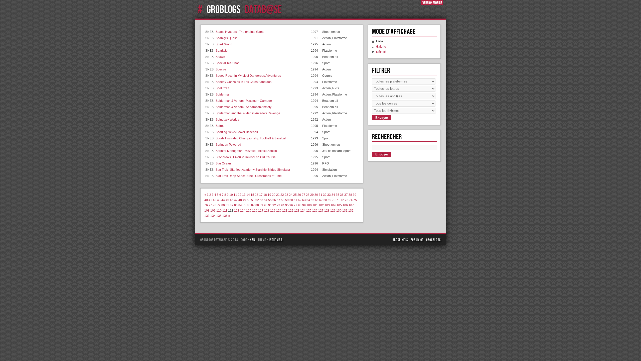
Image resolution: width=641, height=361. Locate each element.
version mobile (432, 3)
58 (282, 200)
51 (253, 200)
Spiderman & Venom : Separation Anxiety (243, 107)
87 (253, 205)
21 (278, 195)
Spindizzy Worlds (227, 119)
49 (244, 200)
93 (278, 205)
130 (339, 210)
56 (274, 200)
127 (321, 210)
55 (270, 200)
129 (333, 210)
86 (248, 205)
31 (320, 195)
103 (327, 205)
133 (207, 216)
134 (213, 216)
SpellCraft (222, 88)
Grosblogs (433, 240)
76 (206, 205)
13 (244, 195)
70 (334, 200)
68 (325, 200)
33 (329, 195)
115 (248, 210)
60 (291, 200)
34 (333, 195)
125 (308, 210)
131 (345, 210)
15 (252, 195)
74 (351, 200)
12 (239, 195)
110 (219, 210)
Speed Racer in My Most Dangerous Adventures (248, 75)
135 (219, 216)
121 (284, 210)
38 (350, 195)
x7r (252, 240)
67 (321, 200)
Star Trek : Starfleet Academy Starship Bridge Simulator (253, 169)
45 (227, 200)
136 (225, 216)
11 (235, 195)
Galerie (381, 46)
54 (265, 200)
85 (244, 205)
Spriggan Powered (228, 144)
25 (295, 195)
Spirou (220, 126)
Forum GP (417, 240)
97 (295, 205)
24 (290, 195)
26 (299, 195)
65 (312, 200)
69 (329, 200)
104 (333, 205)
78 (214, 205)
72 (342, 200)
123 (296, 210)
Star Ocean (223, 163)
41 (210, 200)
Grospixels (400, 240)
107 (351, 205)
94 (282, 205)
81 (227, 205)
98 (299, 205)
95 (287, 205)
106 (345, 205)
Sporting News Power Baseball (237, 132)
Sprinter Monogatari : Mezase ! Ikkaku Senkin (246, 151)
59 (287, 200)
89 (261, 205)
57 (278, 200)
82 (231, 205)
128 (327, 210)
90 (265, 205)
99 (304, 205)
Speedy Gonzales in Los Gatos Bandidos (243, 82)
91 (270, 205)
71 (338, 200)
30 (316, 195)
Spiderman (223, 94)
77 (210, 205)
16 (256, 195)
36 (342, 195)
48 (240, 200)
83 (236, 205)
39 (354, 195)
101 (315, 205)
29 (312, 195)
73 (346, 200)
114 (242, 210)
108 (207, 210)
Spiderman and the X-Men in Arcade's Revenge (248, 113)
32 (325, 195)
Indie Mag (275, 240)
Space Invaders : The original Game (240, 32)
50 (248, 200)
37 (346, 195)
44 (223, 200)
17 (261, 195)
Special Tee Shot (227, 63)
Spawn (220, 57)
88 (257, 205)
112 (230, 210)
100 (309, 205)
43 (219, 200)
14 (248, 195)
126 (314, 210)
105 (339, 205)
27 (303, 195)
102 (321, 205)
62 (299, 200)
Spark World (224, 44)
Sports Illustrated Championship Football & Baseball (251, 138)
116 (254, 210)
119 (272, 210)
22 (282, 195)
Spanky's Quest (226, 38)
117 (260, 210)
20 (273, 195)
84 (240, 205)
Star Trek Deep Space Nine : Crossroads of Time (249, 176)
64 (308, 200)
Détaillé (381, 52)
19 (269, 195)
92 (274, 205)
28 (307, 195)
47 (236, 200)
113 (236, 210)
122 (290, 210)
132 (351, 210)
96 (291, 205)
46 (231, 200)
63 (304, 200)
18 (265, 195)
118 (266, 210)
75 (355, 200)
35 (337, 195)
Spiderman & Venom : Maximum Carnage (244, 101)
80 (223, 205)
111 (224, 210)
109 (213, 210)
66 (316, 200)
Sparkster (222, 50)
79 (219, 205)
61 (295, 200)
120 (278, 210)
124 (302, 210)
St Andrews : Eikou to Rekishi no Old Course (246, 157)
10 (231, 195)
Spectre (221, 69)
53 (261, 200)
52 (257, 200)
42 (214, 200)
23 (286, 195)
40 (206, 200)
